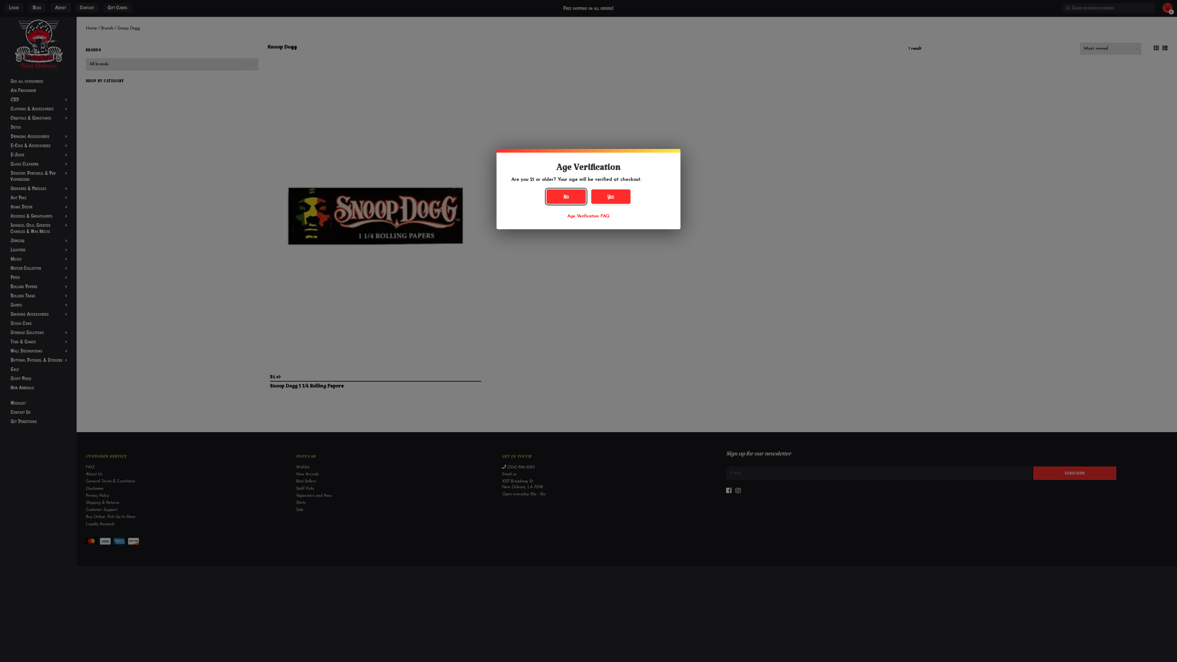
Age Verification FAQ (588, 216)
